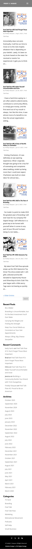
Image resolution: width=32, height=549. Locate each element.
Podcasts (8, 522)
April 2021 (8, 480)
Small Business (10, 529)
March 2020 (9, 491)
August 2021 (9, 465)
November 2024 (11, 407)
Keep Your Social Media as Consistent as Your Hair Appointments (15, 330)
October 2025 (10, 400)
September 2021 (11, 462)
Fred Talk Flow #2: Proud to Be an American (15, 388)
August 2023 (9, 411)
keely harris (9, 348)
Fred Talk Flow (10, 511)
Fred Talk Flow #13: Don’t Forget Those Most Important (15, 30)
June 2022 (8, 444)
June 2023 (8, 418)
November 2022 (11, 429)
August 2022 (9, 436)
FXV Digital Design (21, 546)
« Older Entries (8, 295)
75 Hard (8, 500)
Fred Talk (8, 507)
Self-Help (8, 525)
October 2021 (10, 458)
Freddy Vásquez (9, 33)
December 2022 (11, 426)
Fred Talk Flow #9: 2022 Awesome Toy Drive (15, 255)
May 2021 (8, 476)
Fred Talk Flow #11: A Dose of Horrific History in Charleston (14, 144)
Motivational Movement (14, 518)
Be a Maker (9, 308)
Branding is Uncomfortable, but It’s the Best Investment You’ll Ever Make (17, 314)
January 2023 (10, 422)
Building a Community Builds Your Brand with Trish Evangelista (16, 379)
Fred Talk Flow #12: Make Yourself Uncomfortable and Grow (13, 87)
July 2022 (8, 440)
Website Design (9, 546)
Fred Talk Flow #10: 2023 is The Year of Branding (15, 201)
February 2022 (10, 447)
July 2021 (8, 469)
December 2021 (11, 451)
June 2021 (8, 473)
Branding (8, 503)
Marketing (8, 514)
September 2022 (11, 433)
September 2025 (11, 404)
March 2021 (9, 484)
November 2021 (11, 455)
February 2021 (10, 487)
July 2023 (8, 415)
